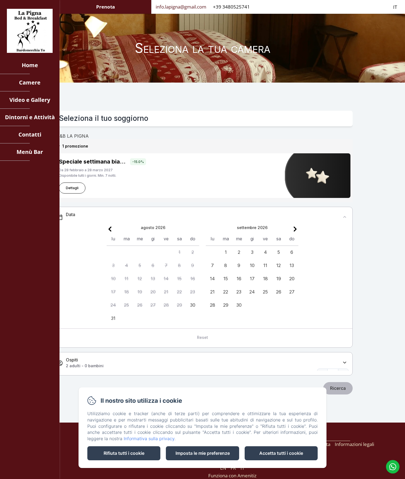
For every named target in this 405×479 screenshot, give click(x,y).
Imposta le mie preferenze (202, 453)
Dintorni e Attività (30, 117)
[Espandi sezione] (344, 362)
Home (30, 65)
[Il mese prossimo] (295, 228)
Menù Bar (30, 152)
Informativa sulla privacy (149, 438)
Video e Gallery (29, 100)
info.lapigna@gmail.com (181, 7)
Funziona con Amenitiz (232, 475)
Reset (202, 337)
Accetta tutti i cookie (281, 453)
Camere (29, 82)
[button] (179, 252)
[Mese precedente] (110, 228)
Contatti (29, 134)
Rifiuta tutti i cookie (124, 453)
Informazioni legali (354, 444)
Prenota (105, 7)
